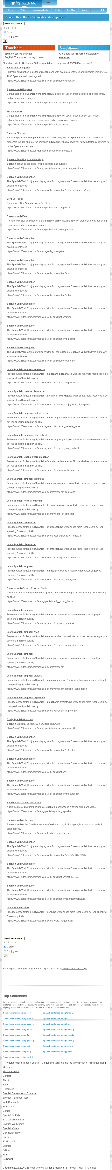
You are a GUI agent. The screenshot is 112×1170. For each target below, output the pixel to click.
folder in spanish (31, 1063)
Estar (17, 216)
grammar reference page (73, 968)
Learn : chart (23, 632)
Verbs (22, 10)
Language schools (40, 10)
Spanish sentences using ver (16, 1052)
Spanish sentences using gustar (17, 1040)
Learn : (28, 457)
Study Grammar (20, 719)
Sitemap (7, 1146)
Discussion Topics (12, 1133)
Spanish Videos (11, 1128)
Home (10, 10)
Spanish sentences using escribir (18, 1057)
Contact (7, 1076)
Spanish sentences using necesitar (59, 1035)
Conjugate (12, 36)
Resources (8, 1089)
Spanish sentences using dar (16, 1035)
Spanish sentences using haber (17, 1024)
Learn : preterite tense (28, 413)
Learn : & (26, 369)
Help (5, 1084)
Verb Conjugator (11, 1102)
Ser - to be (15, 199)
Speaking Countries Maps (25, 159)
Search (10, 32)
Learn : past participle (27, 435)
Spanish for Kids (11, 1115)
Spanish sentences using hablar (57, 1040)
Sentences (17, 133)
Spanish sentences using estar (17, 1018)
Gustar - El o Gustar (27, 588)
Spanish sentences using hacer (57, 1024)
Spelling (7, 1137)
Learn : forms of (24, 500)
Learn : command (25, 479)
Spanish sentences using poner (57, 1052)
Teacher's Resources (13, 1119)
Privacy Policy (76, 1168)
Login (84, 10)
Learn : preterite (24, 675)
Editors (6, 1150)
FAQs (57, 10)
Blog (5, 1154)
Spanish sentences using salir (16, 1046)
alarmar (64, 1063)
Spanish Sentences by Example (19, 1093)
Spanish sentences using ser (16, 1013)
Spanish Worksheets (13, 1124)
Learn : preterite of (26, 391)
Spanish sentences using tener (57, 1013)
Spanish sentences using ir (55, 1018)
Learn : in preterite (26, 697)
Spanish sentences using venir (57, 1046)
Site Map (71, 10)
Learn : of (21, 522)
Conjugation (18, 67)
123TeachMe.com (34, 1168)
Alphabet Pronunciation (24, 802)
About (6, 1080)
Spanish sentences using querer (57, 1029)
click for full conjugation (92, 1063)
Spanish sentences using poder (17, 1029)
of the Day (20, 820)
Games (6, 1111)
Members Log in (11, 1071)
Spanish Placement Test (15, 1098)
